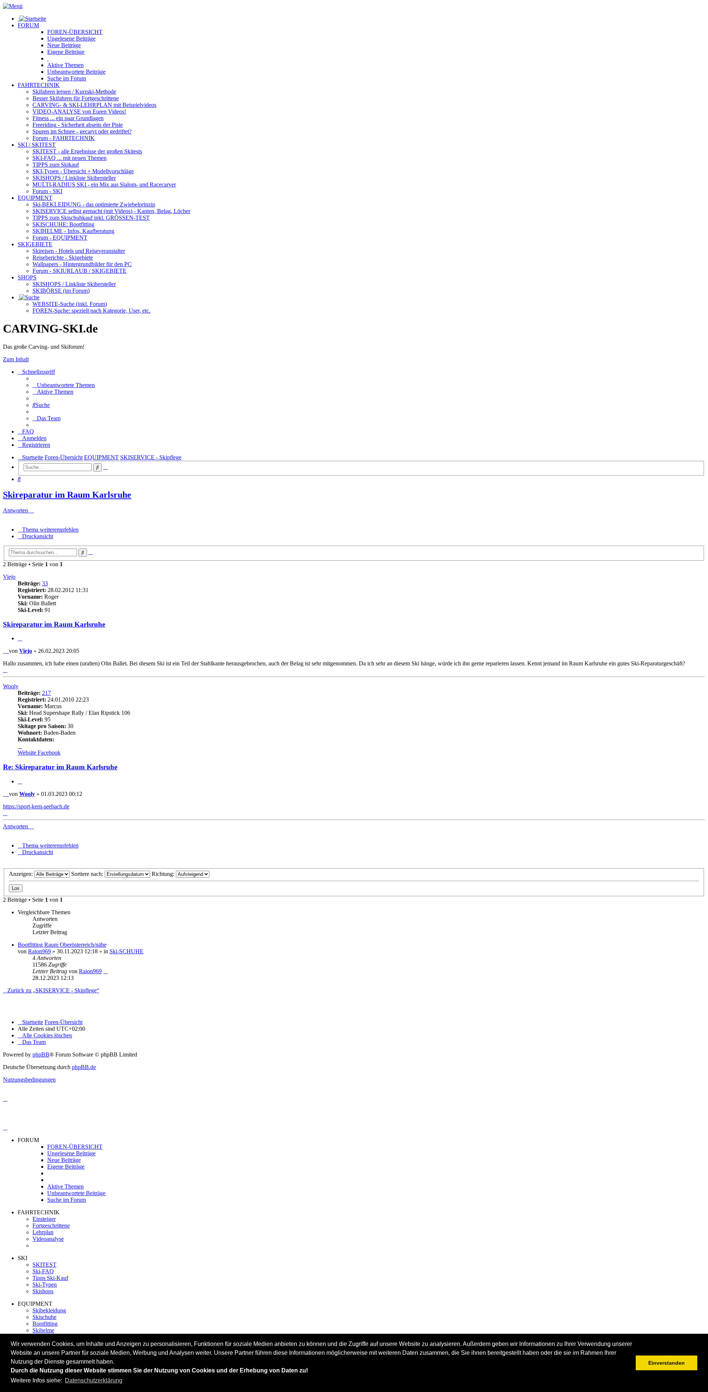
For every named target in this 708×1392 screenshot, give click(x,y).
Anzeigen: (21, 874)
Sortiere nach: (88, 874)
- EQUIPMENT (59, 237)
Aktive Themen (65, 1186)
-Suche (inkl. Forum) (69, 304)
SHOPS (27, 277)
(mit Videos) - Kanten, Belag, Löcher (111, 211)
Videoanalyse (48, 1239)
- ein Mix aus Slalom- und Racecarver (104, 184)
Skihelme (43, 1330)
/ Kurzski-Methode (74, 91)
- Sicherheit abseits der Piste (77, 125)
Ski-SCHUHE (126, 951)
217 (46, 693)
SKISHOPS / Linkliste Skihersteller (74, 284)
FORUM (28, 25)
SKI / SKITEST (37, 145)
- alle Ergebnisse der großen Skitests (87, 151)
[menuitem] (63, 385)
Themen (65, 65)
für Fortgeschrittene (75, 98)
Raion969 (39, 951)
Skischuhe (44, 1317)
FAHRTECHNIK (39, 85)
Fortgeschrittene (51, 1225)
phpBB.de (84, 1067)
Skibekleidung (49, 1310)
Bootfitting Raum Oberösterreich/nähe (62, 945)
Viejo (9, 577)
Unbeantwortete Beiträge (76, 1193)
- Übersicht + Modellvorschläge (83, 171)
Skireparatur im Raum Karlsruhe (67, 495)
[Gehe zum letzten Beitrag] (105, 971)
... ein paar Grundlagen (68, 118)
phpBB (40, 1054)
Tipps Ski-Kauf (50, 1278)
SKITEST (44, 1265)
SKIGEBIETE (35, 244)
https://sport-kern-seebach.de (36, 806)
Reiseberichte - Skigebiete (62, 257)
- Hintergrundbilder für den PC (82, 264)
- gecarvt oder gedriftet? (82, 131)
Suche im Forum (66, 78)
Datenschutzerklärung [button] (93, 1380)
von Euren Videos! (79, 111)
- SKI (47, 191)
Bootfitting (63, 224)
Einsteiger (44, 1219)
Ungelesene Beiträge (71, 1153)
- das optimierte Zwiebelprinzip (93, 204)
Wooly (10, 686)
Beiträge (71, 38)
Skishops (42, 1291)
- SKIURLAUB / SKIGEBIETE (79, 271)
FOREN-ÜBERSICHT (75, 32)
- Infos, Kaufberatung (73, 231)
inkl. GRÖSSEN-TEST (91, 218)
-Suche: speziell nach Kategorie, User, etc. (91, 310)
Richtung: (164, 874)
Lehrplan (42, 1232)
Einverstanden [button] (666, 1363)
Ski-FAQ (43, 1271)
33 (45, 583)
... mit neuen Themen (69, 158)
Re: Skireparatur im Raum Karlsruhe (60, 767)
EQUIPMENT (35, 198)
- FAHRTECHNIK (63, 138)
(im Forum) (61, 291)
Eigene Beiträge (65, 1166)
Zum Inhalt (16, 359)
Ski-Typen (44, 1284)
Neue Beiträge (64, 1160)
